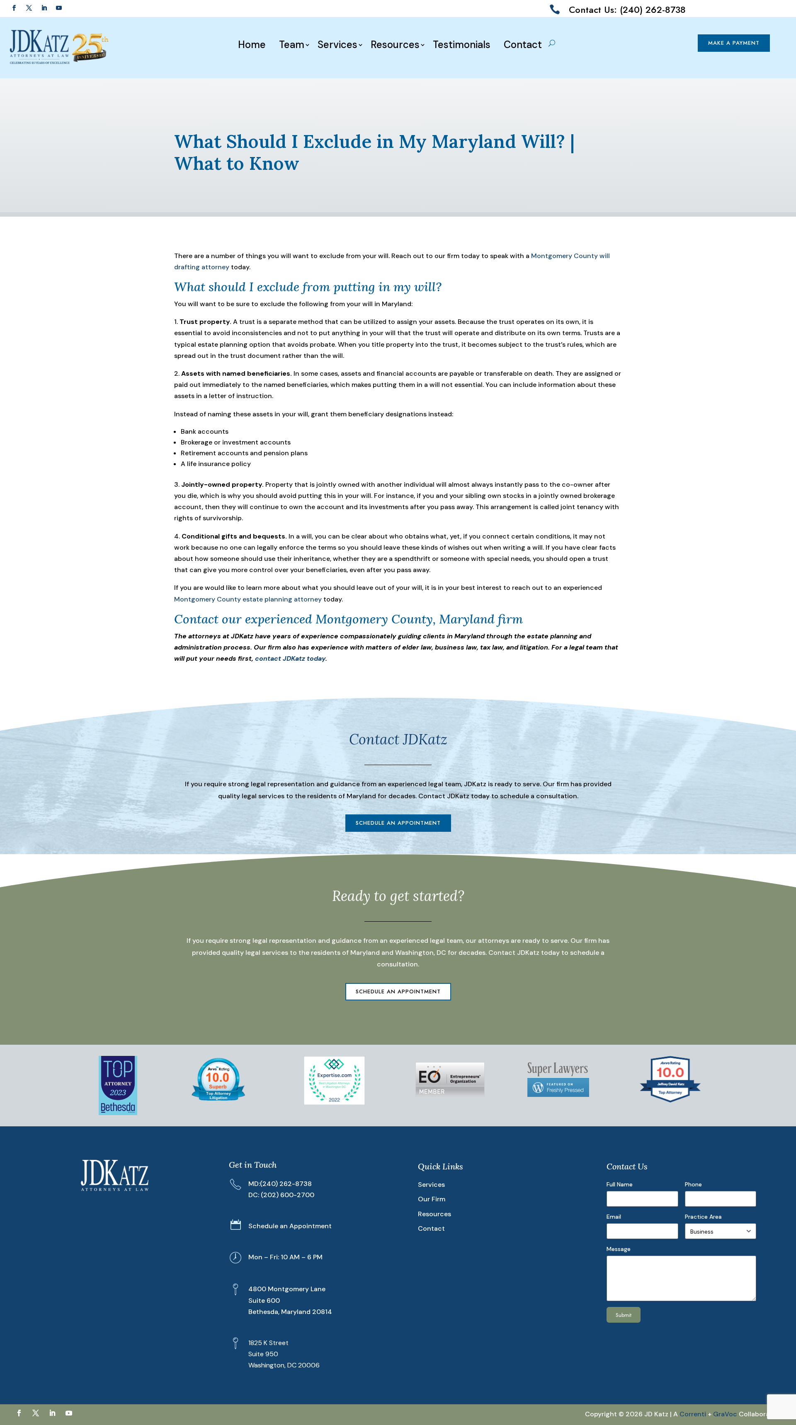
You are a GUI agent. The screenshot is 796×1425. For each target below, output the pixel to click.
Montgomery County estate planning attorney (248, 599)
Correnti (693, 1414)
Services (337, 45)
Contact (523, 45)
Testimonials (461, 45)
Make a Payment (734, 43)
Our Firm (431, 1199)
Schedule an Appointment (398, 823)
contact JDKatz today (290, 658)
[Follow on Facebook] (14, 8)
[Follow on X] (29, 8)
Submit (623, 1315)
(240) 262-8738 (286, 1183)
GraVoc (725, 1414)
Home (252, 45)
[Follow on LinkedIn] (44, 8)
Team (291, 45)
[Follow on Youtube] (59, 8)
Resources (395, 45)
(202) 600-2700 (287, 1195)
